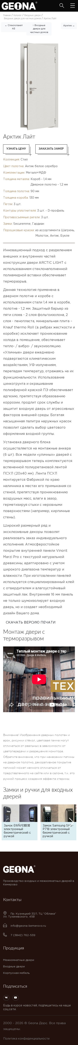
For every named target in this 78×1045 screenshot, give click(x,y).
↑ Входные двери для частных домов (39, 28)
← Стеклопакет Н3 (14, 27)
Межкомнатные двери (18, 960)
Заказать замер (51, 149)
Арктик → (69, 26)
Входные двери (14, 966)
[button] (71, 822)
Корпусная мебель (16, 973)
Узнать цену (16, 149)
